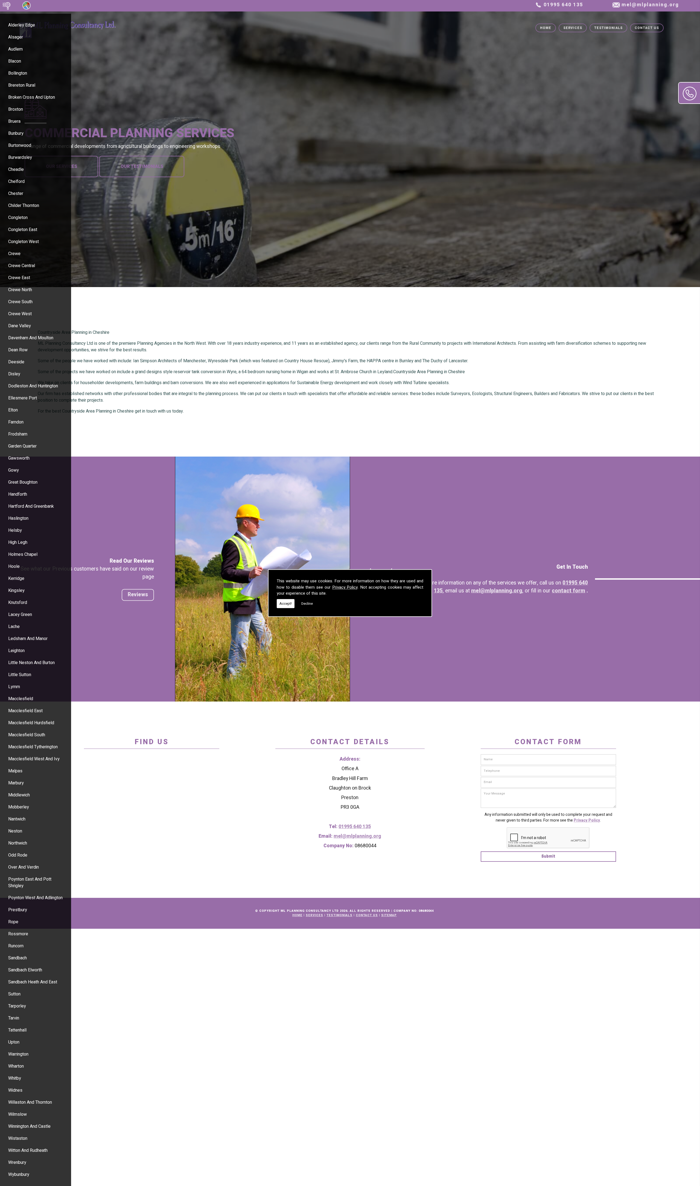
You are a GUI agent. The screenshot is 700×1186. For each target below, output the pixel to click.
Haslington (18, 518)
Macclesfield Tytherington (33, 747)
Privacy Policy (345, 587)
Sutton (14, 994)
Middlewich (19, 795)
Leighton (16, 650)
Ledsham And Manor (28, 638)
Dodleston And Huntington (33, 386)
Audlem (15, 49)
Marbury (16, 783)
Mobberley (18, 807)
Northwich (17, 843)
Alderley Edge (21, 25)
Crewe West (20, 314)
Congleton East (22, 229)
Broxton (15, 109)
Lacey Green (20, 614)
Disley (14, 374)
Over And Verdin (23, 867)
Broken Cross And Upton (31, 97)
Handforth (17, 494)
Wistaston (17, 1138)
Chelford (16, 181)
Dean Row (18, 350)
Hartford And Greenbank (31, 506)
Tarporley (17, 1006)
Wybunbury (18, 1174)
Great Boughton (22, 482)
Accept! (285, 603)
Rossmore (18, 934)
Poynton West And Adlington (35, 898)
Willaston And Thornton (30, 1102)
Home (545, 27)
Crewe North (20, 290)
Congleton (18, 217)
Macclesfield (20, 699)
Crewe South (20, 302)
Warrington (18, 1054)
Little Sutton (19, 674)
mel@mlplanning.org (650, 4)
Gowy (13, 470)
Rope (13, 922)
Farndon (16, 422)
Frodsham (17, 434)
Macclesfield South (26, 735)
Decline (307, 603)
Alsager (15, 37)
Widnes (15, 1090)
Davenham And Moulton (30, 338)
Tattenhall (17, 1030)
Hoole (14, 566)
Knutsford (17, 602)
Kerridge (16, 578)
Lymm (14, 686)
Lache (14, 626)
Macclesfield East (25, 711)
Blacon (14, 61)
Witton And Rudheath (28, 1150)
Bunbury (16, 133)
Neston (15, 831)
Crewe (14, 253)
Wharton (16, 1066)
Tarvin (13, 1018)
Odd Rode (17, 855)
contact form (568, 591)
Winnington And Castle (29, 1126)
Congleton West (23, 241)
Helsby (15, 530)
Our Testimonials (142, 166)
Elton (13, 410)
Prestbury (17, 910)
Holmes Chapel (22, 554)
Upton (13, 1042)
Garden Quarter (22, 446)
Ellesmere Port (22, 398)
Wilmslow (17, 1114)
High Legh (17, 542)
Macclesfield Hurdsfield (31, 723)
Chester (15, 193)
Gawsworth (19, 458)
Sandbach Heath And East (32, 982)
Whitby (14, 1078)
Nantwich (16, 819)
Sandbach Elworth (25, 970)
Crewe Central (21, 265)
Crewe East (19, 277)
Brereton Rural (21, 85)
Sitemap (389, 915)
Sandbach (17, 958)
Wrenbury (17, 1162)
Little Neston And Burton (31, 662)
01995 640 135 (563, 4)
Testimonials (608, 27)
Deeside (16, 362)
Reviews (138, 594)
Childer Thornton (23, 205)
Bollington (17, 73)
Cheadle (16, 169)
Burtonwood (19, 145)
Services (572, 27)
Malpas (15, 771)
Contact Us (647, 27)
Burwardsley (20, 157)
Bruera (14, 121)
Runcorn (16, 946)
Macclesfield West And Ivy (34, 759)
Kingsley (16, 590)
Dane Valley (19, 326)
